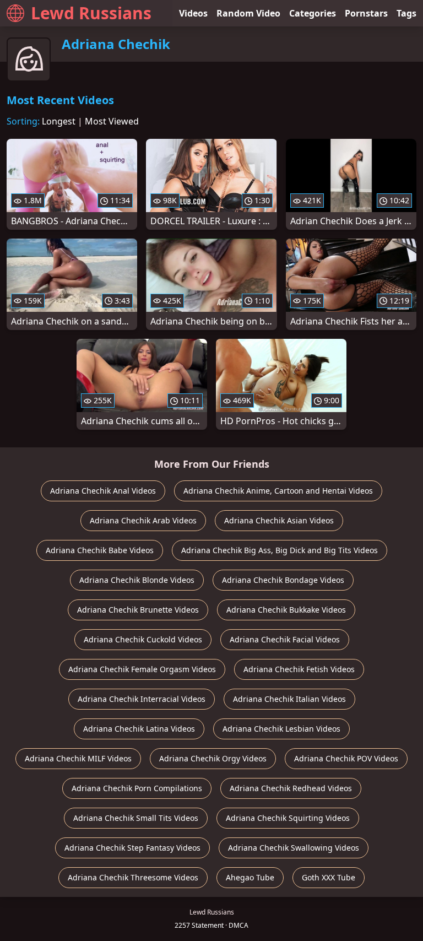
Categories (312, 13)
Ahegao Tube (250, 877)
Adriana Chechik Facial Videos (285, 639)
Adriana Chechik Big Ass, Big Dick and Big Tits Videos (279, 550)
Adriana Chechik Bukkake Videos (286, 609)
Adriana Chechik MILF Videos (78, 758)
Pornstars (366, 13)
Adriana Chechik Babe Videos (100, 550)
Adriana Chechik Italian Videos (289, 699)
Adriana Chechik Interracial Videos (141, 699)
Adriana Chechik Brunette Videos (138, 609)
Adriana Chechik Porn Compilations (137, 788)
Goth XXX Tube (328, 877)
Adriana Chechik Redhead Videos (291, 788)
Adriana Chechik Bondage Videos (283, 580)
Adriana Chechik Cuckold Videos (143, 639)
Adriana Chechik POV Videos (346, 758)
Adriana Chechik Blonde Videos (136, 580)
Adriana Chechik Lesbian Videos (281, 728)
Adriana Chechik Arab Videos (143, 520)
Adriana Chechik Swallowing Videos (293, 847)
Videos (193, 13)
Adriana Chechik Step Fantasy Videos (132, 847)
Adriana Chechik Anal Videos (103, 490)
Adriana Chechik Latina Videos (139, 728)
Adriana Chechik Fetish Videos (299, 669)
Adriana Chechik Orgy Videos (213, 758)
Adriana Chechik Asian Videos (279, 520)
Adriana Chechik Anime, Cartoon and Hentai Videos (278, 490)
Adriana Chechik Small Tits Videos (135, 818)
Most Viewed (112, 121)
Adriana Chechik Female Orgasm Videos (142, 669)
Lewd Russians (91, 13)
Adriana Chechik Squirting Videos (288, 818)
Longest (58, 121)
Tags (406, 13)
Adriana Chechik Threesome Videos (133, 877)
